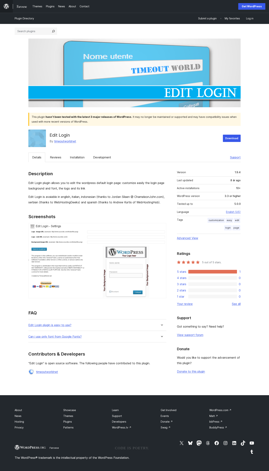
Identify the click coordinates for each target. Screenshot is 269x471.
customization (216, 220)
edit (237, 220)
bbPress (216, 421)
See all (236, 304)
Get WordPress (252, 6)
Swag (166, 427)
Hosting (19, 421)
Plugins (67, 421)
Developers (119, 421)
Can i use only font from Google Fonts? (55, 336)
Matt (213, 415)
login (228, 227)
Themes (68, 415)
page (236, 227)
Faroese (54, 447)
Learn (115, 410)
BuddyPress (218, 427)
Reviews (55, 157)
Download (231, 138)
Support (235, 157)
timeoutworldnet (65, 141)
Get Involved (168, 410)
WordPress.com (220, 410)
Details (36, 157)
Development (102, 157)
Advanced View (187, 238)
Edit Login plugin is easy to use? (49, 325)
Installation (77, 157)
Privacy (19, 427)
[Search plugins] (53, 31)
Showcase (69, 410)
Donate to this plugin (191, 371)
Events (165, 415)
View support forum (190, 335)
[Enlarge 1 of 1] (161, 228)
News (18, 415)
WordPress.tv (121, 427)
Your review (185, 304)
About (18, 410)
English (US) (233, 211)
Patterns (68, 427)
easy (229, 220)
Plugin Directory (24, 18)
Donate (167, 421)
